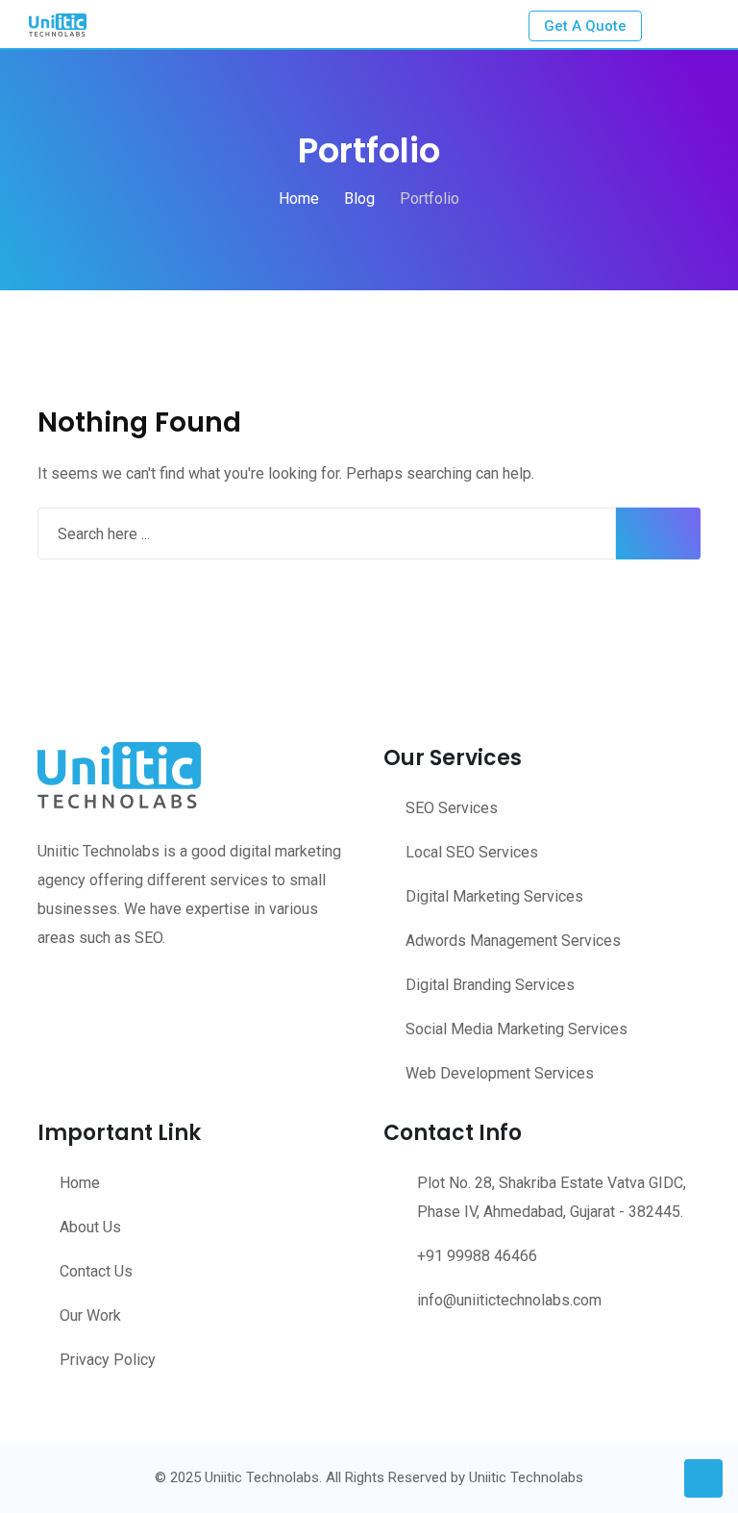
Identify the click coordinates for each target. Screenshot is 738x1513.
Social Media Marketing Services (516, 1029)
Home (80, 1183)
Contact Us (96, 1271)
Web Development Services (500, 1073)
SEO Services (452, 808)
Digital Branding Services (490, 985)
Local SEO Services (472, 852)
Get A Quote (585, 26)
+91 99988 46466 (477, 1256)
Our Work (90, 1315)
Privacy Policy (108, 1360)
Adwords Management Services (513, 940)
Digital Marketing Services (494, 896)
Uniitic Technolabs (526, 1477)
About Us (90, 1227)
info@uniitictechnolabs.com (509, 1300)
